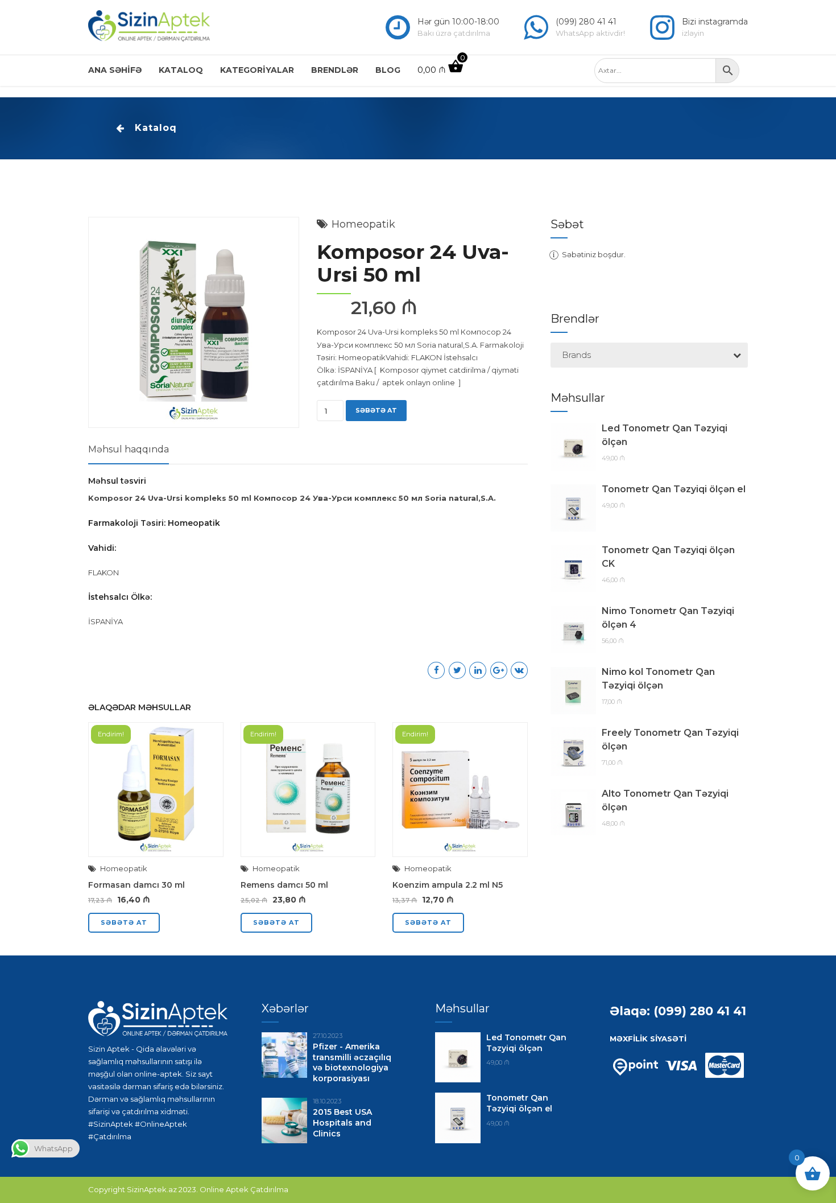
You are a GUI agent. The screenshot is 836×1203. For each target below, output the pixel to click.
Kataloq (181, 70)
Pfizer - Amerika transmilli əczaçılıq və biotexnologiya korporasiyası (352, 1062)
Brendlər (334, 70)
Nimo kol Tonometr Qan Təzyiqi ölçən (658, 678)
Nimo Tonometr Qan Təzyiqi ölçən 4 (668, 617)
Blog (387, 70)
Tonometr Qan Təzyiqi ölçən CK (668, 557)
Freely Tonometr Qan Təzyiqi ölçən (670, 739)
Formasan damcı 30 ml (136, 885)
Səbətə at (376, 410)
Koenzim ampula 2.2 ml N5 (447, 885)
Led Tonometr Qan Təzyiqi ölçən (664, 435)
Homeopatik (363, 224)
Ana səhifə (115, 70)
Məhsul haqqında (128, 449)
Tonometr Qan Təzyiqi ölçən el (674, 489)
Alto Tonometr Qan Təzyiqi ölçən (665, 800)
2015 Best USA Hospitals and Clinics (342, 1123)
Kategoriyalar (257, 70)
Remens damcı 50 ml (284, 885)
